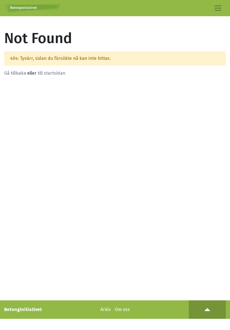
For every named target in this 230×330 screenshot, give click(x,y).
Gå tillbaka (15, 73)
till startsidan (51, 73)
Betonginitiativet (23, 309)
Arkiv (105, 309)
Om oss (122, 309)
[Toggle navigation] (218, 8)
